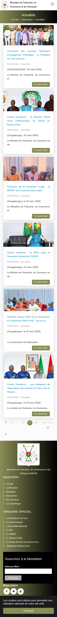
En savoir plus (41, 84)
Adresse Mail (13, 566)
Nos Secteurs (12, 500)
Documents (11, 496)
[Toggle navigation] (52, 4)
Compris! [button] (28, 610)
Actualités (11, 492)
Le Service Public (14, 538)
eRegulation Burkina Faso (18, 546)
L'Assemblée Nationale (16, 526)
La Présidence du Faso (17, 518)
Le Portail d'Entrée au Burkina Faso (22, 542)
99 (48, 428)
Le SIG (9, 530)
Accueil (9, 484)
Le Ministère (12, 488)
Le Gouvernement (14, 522)
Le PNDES (11, 534)
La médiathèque (13, 503)
